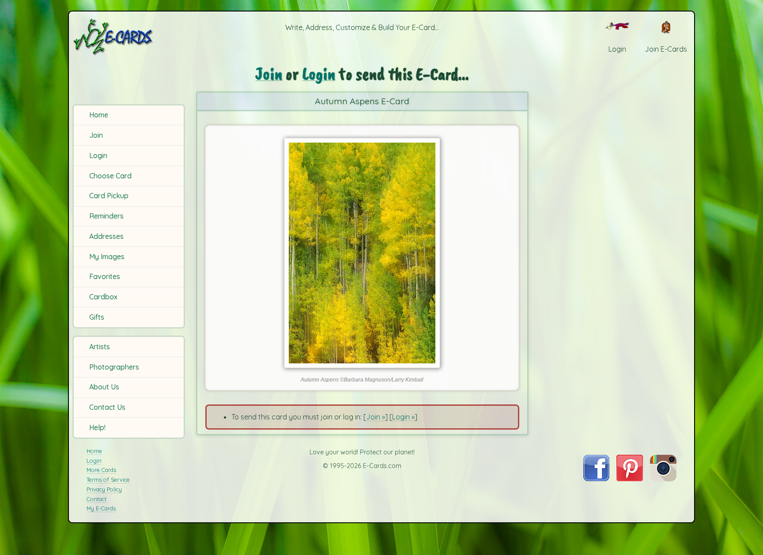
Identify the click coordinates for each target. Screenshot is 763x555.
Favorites (104, 276)
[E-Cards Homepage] (127, 37)
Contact (96, 498)
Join (96, 135)
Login (98, 155)
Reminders (106, 215)
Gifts (96, 317)
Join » (375, 416)
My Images (107, 256)
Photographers (114, 366)
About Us (104, 386)
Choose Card (110, 175)
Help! (97, 427)
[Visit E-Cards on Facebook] (596, 478)
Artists (99, 346)
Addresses (106, 236)
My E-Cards (101, 508)
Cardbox (103, 296)
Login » (403, 416)
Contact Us (107, 407)
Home (98, 114)
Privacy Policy (104, 489)
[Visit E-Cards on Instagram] (663, 478)
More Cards (101, 469)
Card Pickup (108, 195)
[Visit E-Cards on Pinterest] (629, 478)
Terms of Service (108, 479)
